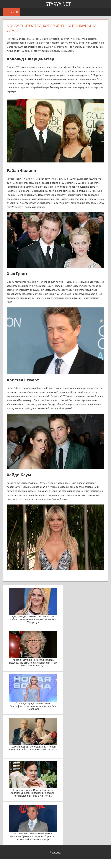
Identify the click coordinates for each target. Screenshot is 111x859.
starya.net (58, 4)
